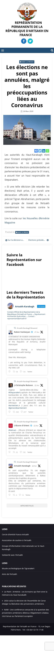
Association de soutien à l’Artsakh (16, 540)
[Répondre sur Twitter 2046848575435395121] (10, 452)
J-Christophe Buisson (23, 385)
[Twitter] (40, 150)
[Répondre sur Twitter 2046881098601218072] (10, 494)
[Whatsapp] (47, 150)
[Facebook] (36, 150)
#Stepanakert (14, 392)
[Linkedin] (43, 150)
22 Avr (36, 385)
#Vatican (12, 430)
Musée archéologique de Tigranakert (18, 568)
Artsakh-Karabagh (22, 466)
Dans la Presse (27, 62)
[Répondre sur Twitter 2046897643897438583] (10, 411)
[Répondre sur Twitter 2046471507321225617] (10, 371)
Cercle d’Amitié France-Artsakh (15, 534)
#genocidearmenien (17, 408)
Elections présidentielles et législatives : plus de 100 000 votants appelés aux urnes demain (38, 240)
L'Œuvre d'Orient (21, 425)
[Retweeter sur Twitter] (15, 328)
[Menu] (2, 50)
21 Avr (36, 332)
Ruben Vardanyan (22, 332)
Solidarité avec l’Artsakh (12, 555)
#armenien (13, 405)
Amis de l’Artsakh (9, 574)
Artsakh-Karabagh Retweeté (27, 328)
